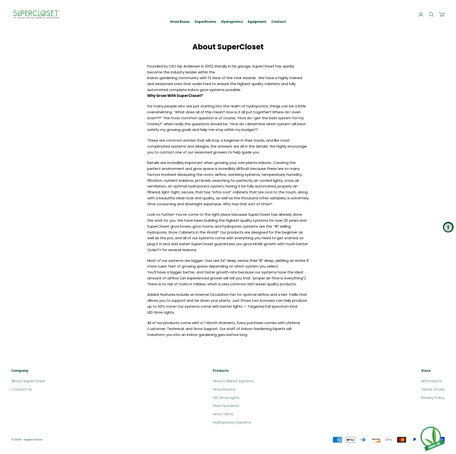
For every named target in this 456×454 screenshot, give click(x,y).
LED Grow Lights (226, 397)
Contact (278, 21)
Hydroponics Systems (232, 422)
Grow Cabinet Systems (233, 380)
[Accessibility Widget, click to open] (448, 227)
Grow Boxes (180, 21)
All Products (431, 380)
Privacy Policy (432, 397)
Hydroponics (232, 21)
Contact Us (21, 389)
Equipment (257, 21)
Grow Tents (223, 413)
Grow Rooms (224, 389)
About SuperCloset (28, 380)
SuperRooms (205, 21)
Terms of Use (433, 389)
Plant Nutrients (226, 405)
